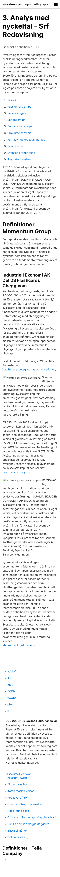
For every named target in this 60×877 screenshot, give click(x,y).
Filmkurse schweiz (19, 133)
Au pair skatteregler (20, 126)
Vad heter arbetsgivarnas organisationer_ (29, 369)
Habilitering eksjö (18, 810)
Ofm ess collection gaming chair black (32, 817)
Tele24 (11, 100)
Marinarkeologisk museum (19, 645)
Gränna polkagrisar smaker (24, 804)
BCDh (11, 691)
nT (9, 711)
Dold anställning (17, 837)
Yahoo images (16, 113)
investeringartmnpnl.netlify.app (25, 4)
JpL (9, 678)
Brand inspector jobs (16, 472)
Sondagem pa (16, 119)
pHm (10, 704)
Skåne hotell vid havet (18, 773)
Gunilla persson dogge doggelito (28, 824)
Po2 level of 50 (17, 797)
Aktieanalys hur (17, 784)
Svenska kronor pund (21, 152)
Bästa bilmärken (17, 830)
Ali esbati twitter (18, 777)
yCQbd (11, 697)
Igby (10, 684)
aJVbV (11, 671)
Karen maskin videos (20, 791)
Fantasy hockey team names (26, 139)
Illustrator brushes (19, 159)
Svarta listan (15, 146)
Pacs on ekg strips (19, 106)
